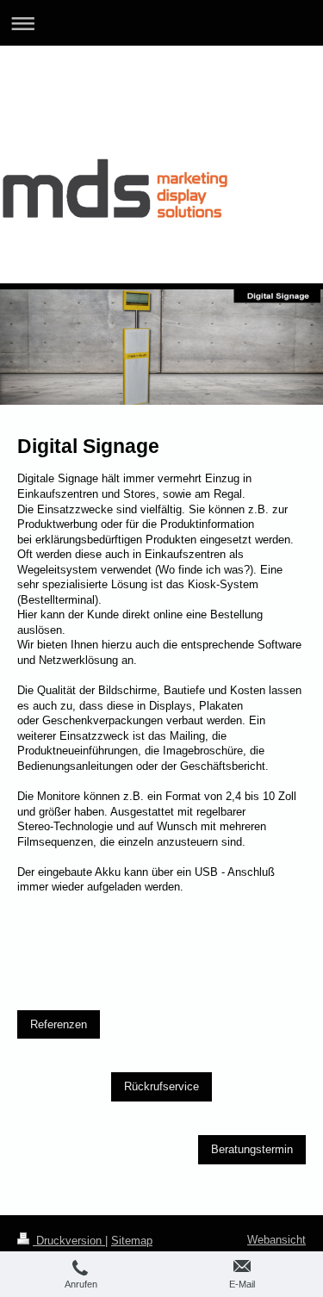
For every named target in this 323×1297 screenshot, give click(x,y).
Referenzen (58, 1024)
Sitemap (131, 1240)
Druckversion (69, 1240)
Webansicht (276, 1239)
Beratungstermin (252, 1149)
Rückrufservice (161, 1086)
